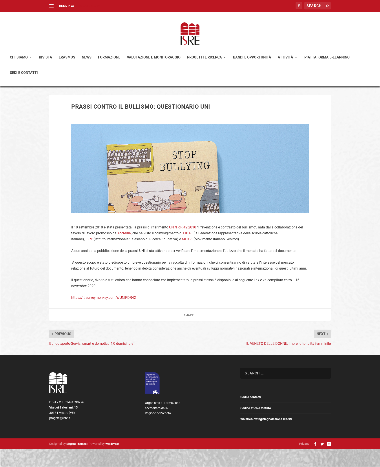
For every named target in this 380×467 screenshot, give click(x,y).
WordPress (112, 443)
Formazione (109, 57)
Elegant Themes (76, 443)
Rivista (45, 57)
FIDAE (188, 233)
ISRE (89, 239)
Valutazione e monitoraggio (154, 57)
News (86, 57)
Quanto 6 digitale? (87, 5)
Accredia (124, 233)
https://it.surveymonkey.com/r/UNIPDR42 (103, 298)
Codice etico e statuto (255, 408)
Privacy (304, 443)
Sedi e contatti (24, 73)
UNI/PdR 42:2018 (182, 227)
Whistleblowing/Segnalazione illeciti (266, 419)
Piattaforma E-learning (327, 57)
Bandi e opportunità (252, 57)
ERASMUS (67, 57)
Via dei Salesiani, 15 (63, 407)
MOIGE (187, 239)
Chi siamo (19, 57)
